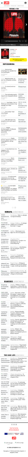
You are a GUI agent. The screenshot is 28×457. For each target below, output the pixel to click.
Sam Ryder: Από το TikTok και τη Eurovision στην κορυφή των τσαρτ (9, 104)
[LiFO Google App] (8, 443)
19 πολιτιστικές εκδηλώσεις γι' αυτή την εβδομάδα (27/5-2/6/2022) (8, 178)
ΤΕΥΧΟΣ (13, 49)
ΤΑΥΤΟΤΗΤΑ (14, 428)
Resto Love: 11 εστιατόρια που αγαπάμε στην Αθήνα (7, 160)
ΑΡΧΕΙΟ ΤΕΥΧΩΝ (20, 5)
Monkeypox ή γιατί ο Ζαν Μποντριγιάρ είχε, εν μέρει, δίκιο (8, 199)
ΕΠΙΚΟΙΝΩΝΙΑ (14, 430)
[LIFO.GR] (6, 3)
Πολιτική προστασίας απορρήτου (17, 451)
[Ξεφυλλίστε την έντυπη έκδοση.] (5, 54)
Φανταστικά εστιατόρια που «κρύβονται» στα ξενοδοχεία (8, 71)
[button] (2, 3)
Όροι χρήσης (6, 451)
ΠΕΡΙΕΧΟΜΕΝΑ (7, 5)
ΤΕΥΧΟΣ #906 (13, 5)
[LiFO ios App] (19, 443)
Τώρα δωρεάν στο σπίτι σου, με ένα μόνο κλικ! (18, 60)
